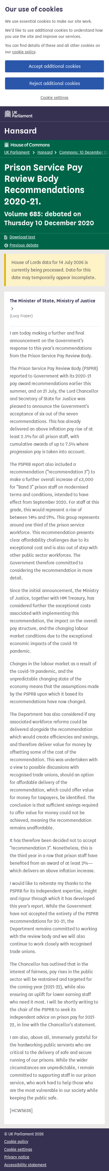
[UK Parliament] (18, 114)
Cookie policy (16, 1141)
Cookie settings (54, 97)
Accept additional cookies (54, 66)
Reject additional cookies (54, 83)
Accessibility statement (25, 1165)
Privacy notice (16, 1157)
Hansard (20, 131)
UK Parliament (17, 152)
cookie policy (23, 52)
